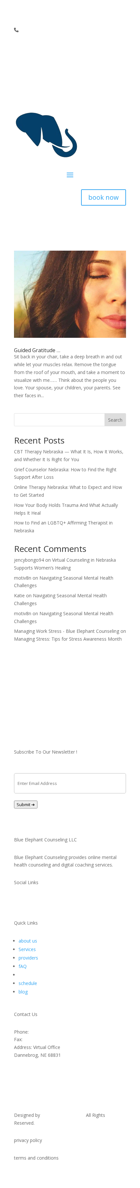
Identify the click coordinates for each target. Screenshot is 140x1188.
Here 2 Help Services (63, 1115)
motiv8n (22, 578)
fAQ (23, 966)
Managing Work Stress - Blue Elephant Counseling (66, 631)
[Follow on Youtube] (121, 49)
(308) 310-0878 (38, 30)
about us (28, 941)
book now (103, 197)
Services (27, 949)
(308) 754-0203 (40, 1039)
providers (28, 958)
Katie (19, 595)
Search (115, 420)
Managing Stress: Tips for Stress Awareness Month (68, 639)
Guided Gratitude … (37, 350)
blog (23, 992)
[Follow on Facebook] (95, 49)
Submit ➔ (26, 804)
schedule (28, 983)
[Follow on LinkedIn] (108, 49)
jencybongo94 (29, 560)
